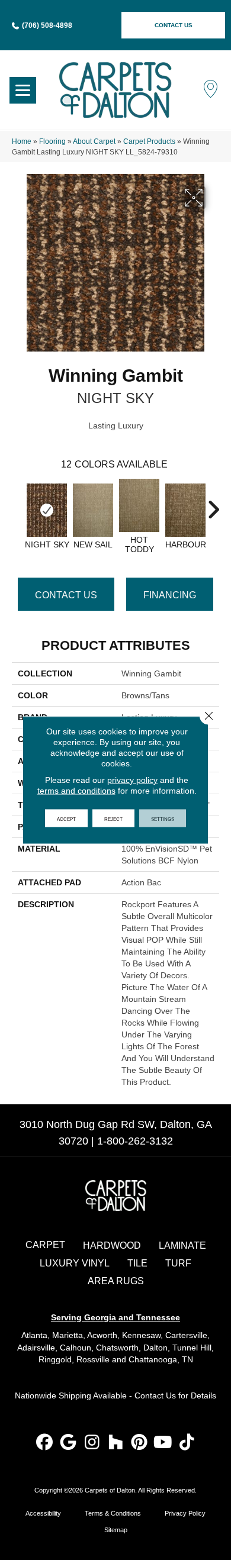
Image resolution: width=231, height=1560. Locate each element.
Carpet (45, 1245)
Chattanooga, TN (161, 1359)
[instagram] (92, 1443)
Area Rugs (116, 1281)
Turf (178, 1263)
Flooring (52, 141)
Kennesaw (141, 1335)
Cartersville (186, 1335)
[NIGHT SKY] (47, 510)
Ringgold (55, 1359)
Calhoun (75, 1347)
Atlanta (34, 1335)
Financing (169, 595)
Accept (66, 818)
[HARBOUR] (185, 510)
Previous (18, 504)
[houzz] (115, 1443)
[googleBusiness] (68, 1443)
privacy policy (132, 780)
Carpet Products (149, 141)
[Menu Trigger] (22, 90)
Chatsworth (117, 1347)
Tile (137, 1263)
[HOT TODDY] (139, 505)
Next (213, 504)
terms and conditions (76, 790)
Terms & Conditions (113, 1513)
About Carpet (94, 141)
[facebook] (44, 1443)
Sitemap (115, 1529)
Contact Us (66, 595)
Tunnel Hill (191, 1347)
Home (21, 141)
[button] (173, 25)
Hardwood (112, 1245)
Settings (162, 818)
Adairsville (36, 1347)
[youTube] (163, 1443)
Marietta (67, 1335)
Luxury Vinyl (75, 1263)
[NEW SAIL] (93, 510)
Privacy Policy (185, 1513)
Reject (113, 818)
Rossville (93, 1359)
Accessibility (43, 1513)
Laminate (182, 1245)
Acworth (102, 1335)
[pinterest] (139, 1443)
